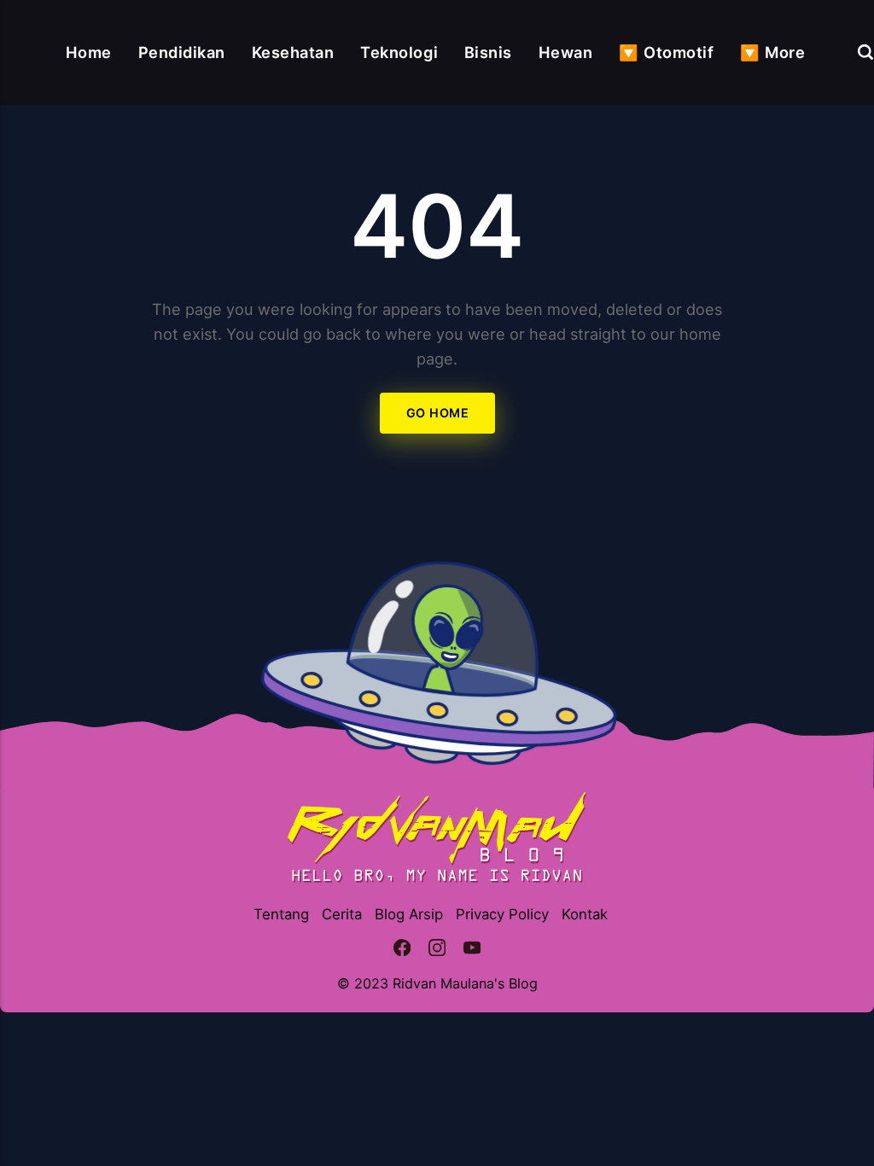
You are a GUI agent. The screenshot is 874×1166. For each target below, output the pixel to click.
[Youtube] (471, 950)
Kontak (585, 914)
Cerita (342, 914)
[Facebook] (402, 950)
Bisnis (488, 52)
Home (89, 52)
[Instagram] (437, 950)
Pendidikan (181, 52)
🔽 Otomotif (666, 52)
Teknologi (399, 52)
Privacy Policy (502, 914)
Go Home (437, 413)
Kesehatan (293, 52)
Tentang (281, 914)
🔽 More (772, 52)
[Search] (865, 52)
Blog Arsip (409, 914)
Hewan (566, 52)
